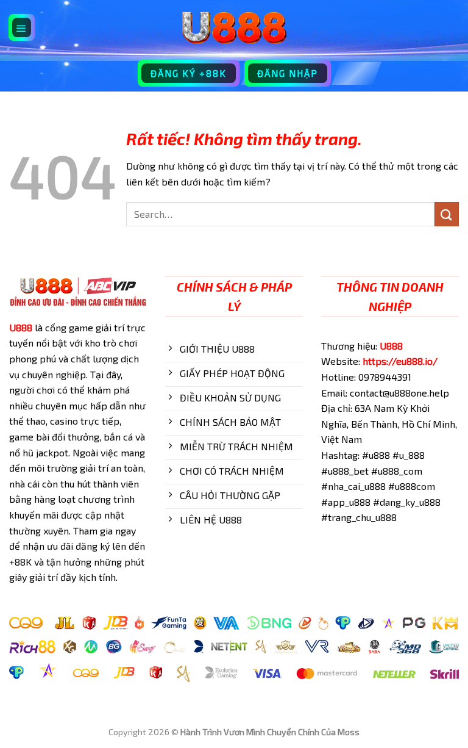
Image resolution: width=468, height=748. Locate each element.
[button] (22, 27)
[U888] (234, 27)
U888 (20, 327)
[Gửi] (446, 214)
